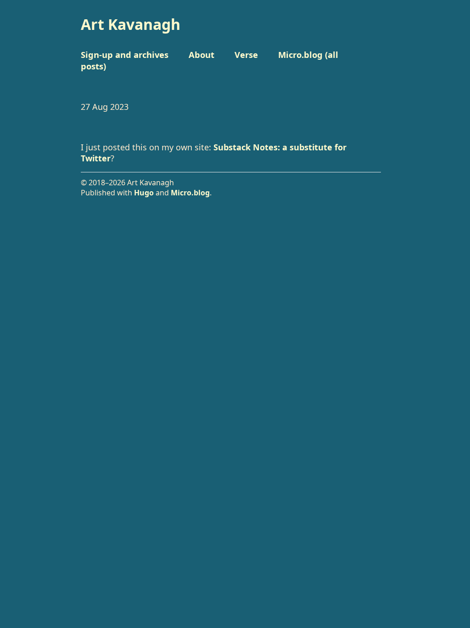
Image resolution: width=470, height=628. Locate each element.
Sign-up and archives (124, 54)
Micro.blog (190, 193)
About (201, 54)
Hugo (144, 193)
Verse (246, 54)
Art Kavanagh (130, 24)
